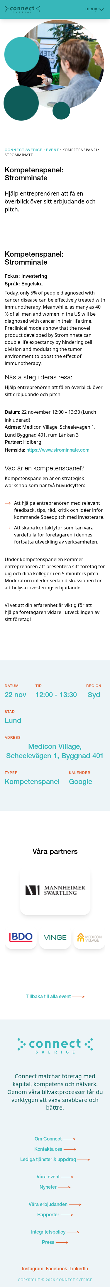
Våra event (48, 1177)
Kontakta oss (48, 1150)
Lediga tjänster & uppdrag (48, 1160)
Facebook (56, 1269)
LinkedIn (79, 1269)
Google (80, 782)
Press (48, 1243)
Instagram (32, 1269)
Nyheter (48, 1187)
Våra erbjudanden (48, 1205)
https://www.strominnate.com (57, 450)
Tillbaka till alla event (48, 997)
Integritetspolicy (48, 1232)
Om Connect (48, 1139)
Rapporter (48, 1215)
